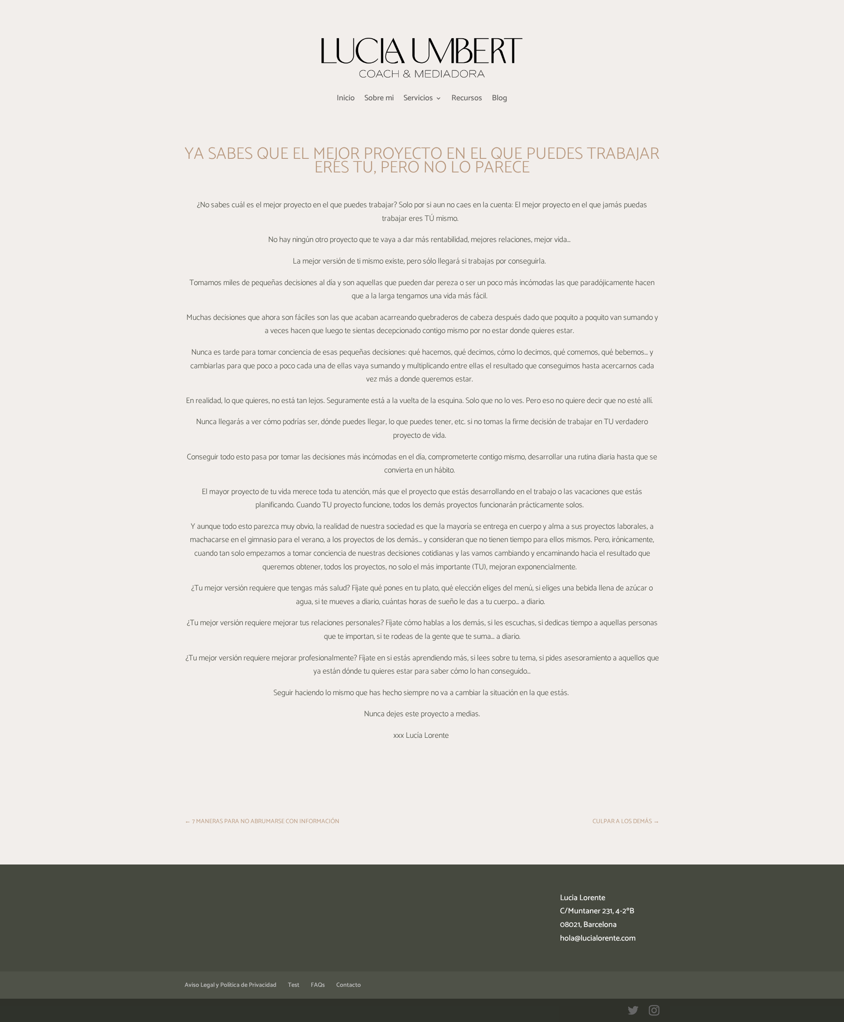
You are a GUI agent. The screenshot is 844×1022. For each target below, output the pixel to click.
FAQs (318, 985)
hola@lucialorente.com (598, 938)
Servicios (418, 100)
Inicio (346, 100)
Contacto (348, 985)
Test (293, 985)
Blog (499, 100)
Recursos (466, 100)
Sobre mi (379, 100)
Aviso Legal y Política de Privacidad (230, 985)
